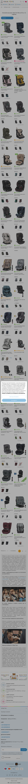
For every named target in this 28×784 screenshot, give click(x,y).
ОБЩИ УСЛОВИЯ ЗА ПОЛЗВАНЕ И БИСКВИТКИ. (13, 393)
